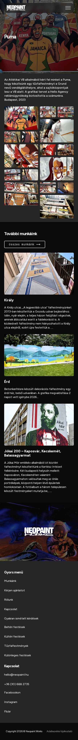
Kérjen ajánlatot (14, 590)
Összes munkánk (21, 244)
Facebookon (12, 692)
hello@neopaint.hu (16, 674)
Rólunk (8, 599)
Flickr (7, 711)
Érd (7, 382)
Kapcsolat (10, 609)
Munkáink (10, 581)
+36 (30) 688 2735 (16, 684)
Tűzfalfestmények (16, 646)
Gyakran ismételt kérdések (21, 618)
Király (9, 300)
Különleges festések (17, 655)
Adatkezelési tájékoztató (59, 731)
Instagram (10, 702)
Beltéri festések (14, 627)
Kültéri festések (14, 636)
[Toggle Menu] (68, 8)
